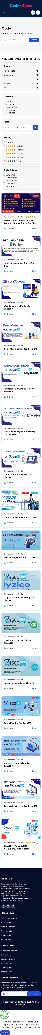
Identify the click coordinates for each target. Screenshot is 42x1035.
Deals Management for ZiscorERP (20, 349)
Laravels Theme (8, 927)
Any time (10, 175)
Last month (11, 180)
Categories (17, 33)
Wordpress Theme (9, 918)
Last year (10, 186)
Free (8, 101)
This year (10, 183)
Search (34, 40)
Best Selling (12, 107)
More (17, 1032)
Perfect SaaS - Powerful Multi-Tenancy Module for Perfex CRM (20, 221)
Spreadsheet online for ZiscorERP (20, 806)
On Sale (10, 104)
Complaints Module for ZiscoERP (20, 517)
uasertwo (11, 217)
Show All (10, 142)
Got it (5, 1032)
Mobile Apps (6, 939)
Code (20, 217)
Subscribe (33, 994)
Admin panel (6, 935)
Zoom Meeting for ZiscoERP (17, 723)
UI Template (6, 931)
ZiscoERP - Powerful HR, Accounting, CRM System (16, 847)
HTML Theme (7, 922)
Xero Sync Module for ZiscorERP (20, 683)
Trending (10, 110)
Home (5, 33)
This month (11, 177)
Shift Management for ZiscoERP (20, 557)
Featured (10, 112)
